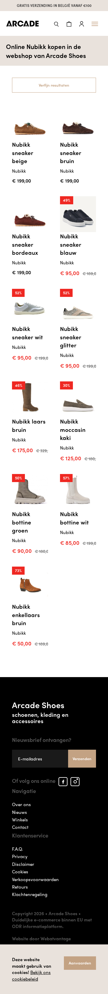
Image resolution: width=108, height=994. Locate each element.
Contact (20, 827)
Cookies (20, 871)
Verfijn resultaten (54, 85)
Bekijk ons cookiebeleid (31, 975)
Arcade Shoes (40, 711)
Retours (20, 886)
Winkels (20, 819)
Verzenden (82, 758)
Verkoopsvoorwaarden (35, 879)
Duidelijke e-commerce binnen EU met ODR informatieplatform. (52, 922)
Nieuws (19, 812)
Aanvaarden (80, 963)
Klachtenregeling (29, 894)
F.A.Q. (17, 849)
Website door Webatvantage (41, 938)
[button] (56, 23)
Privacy (20, 856)
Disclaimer (23, 864)
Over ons (21, 804)
